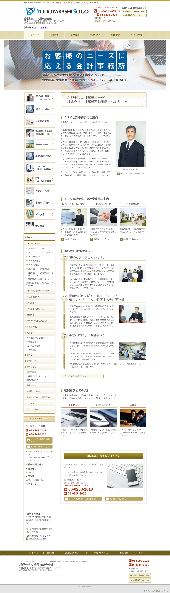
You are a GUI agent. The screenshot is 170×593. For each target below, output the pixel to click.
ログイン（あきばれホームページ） (157, 591)
